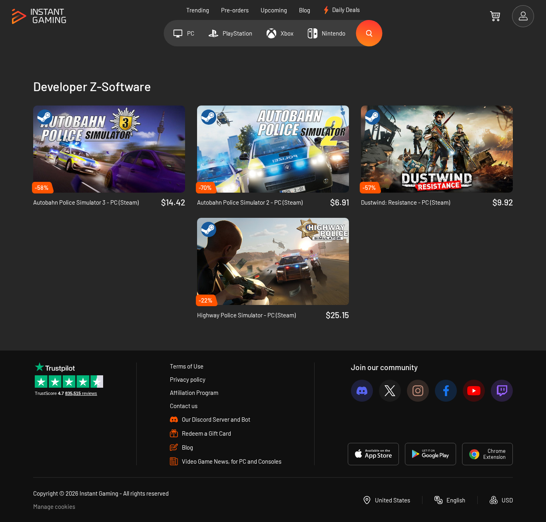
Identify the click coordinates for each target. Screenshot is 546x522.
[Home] (39, 16)
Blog (304, 10)
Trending (197, 10)
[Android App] (430, 454)
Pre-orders (235, 10)
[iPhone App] (373, 454)
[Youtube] (474, 391)
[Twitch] (502, 391)
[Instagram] (418, 391)
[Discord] (362, 391)
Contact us (183, 405)
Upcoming (274, 10)
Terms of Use (186, 366)
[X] (390, 391)
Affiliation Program (194, 392)
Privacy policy (187, 379)
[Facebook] (446, 391)
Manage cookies (54, 506)
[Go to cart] (495, 16)
